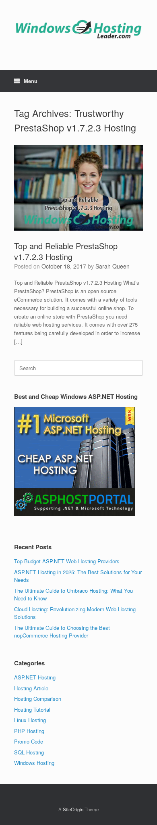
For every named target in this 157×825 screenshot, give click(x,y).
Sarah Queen (112, 266)
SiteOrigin (73, 809)
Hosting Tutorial (32, 709)
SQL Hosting (29, 752)
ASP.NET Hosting (35, 677)
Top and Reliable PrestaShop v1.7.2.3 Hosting (66, 251)
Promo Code (28, 741)
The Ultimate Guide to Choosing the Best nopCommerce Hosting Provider (62, 632)
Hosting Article (31, 688)
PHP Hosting (29, 731)
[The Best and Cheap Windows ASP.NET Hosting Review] (78, 29)
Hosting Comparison (37, 698)
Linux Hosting (30, 720)
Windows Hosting (34, 763)
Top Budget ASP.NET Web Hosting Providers (67, 561)
